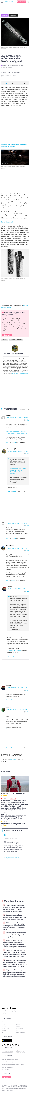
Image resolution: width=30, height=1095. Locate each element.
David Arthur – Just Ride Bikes (20, 373)
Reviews (4, 1026)
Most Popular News (14, 901)
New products (13, 15)
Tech (3, 1032)
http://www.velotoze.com (14, 650)
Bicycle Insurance (20, 1032)
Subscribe (22, 2)
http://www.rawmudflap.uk (13, 729)
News (3, 1024)
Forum (17, 1022)
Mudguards (12, 339)
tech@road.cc (13, 1062)
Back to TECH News (7, 12)
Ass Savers (4, 339)
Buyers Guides (5, 1028)
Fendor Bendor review (7, 222)
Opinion (18, 1024)
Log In (8, 442)
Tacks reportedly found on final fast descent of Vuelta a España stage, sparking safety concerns (14, 935)
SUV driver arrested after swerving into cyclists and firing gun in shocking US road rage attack (14, 917)
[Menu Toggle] (2, 2)
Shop (17, 1030)
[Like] (24, 420)
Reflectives (19, 339)
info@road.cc (15, 1059)
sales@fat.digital (19, 1064)
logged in (13, 759)
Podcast (18, 1026)
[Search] (28, 2)
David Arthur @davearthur (13, 353)
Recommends (19, 1028)
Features (4, 1030)
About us (4, 1022)
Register (13, 442)
